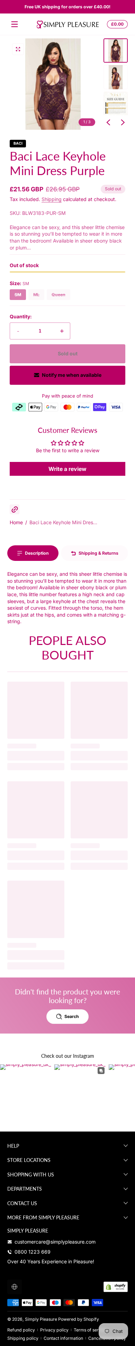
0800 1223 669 (33, 1252)
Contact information (63, 1338)
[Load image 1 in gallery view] (116, 50)
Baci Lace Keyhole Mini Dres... (63, 522)
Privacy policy (54, 1330)
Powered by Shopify (78, 1319)
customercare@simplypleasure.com (55, 1242)
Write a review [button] (67, 468)
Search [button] (71, 1016)
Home (16, 522)
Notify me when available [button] (71, 375)
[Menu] (14, 24)
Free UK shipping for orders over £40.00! (67, 6)
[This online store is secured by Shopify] (116, 1287)
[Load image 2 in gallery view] (116, 77)
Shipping (52, 199)
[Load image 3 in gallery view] (116, 104)
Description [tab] (37, 553)
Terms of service (90, 1330)
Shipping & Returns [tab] (98, 553)
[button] (116, 24)
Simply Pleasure (41, 1319)
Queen (58, 294)
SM (18, 294)
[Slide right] (123, 122)
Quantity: (21, 316)
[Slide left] (108, 122)
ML (36, 294)
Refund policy (21, 1330)
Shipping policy (22, 1338)
